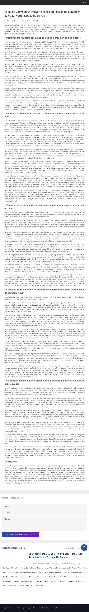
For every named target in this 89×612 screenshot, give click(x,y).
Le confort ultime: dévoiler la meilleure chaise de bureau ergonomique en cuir (23, 586)
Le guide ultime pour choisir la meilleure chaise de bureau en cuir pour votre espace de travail (23, 568)
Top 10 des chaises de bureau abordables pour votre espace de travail (67, 581)
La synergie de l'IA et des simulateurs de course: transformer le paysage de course (56, 555)
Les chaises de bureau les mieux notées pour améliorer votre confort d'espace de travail (23, 581)
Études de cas (69, 548)
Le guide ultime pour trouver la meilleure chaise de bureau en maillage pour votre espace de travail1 (23, 577)
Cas (78, 548)
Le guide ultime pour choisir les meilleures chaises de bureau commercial (67, 577)
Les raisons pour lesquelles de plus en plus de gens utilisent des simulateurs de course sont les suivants (67, 568)
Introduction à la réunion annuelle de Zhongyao (22, 572)
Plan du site (65, 608)
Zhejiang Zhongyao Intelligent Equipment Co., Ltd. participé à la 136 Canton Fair (67, 572)
